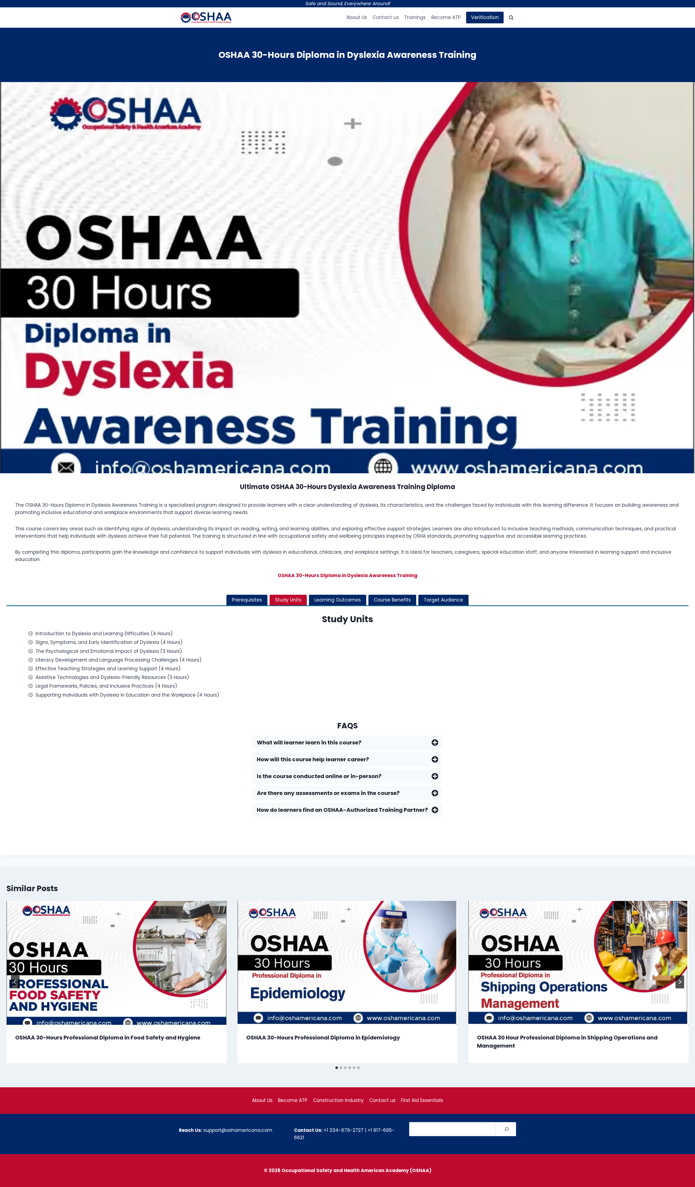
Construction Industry (338, 1100)
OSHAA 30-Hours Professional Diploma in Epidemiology (323, 1037)
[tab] (246, 600)
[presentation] (117, 963)
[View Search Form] (511, 18)
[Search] (506, 1129)
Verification (485, 17)
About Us (356, 17)
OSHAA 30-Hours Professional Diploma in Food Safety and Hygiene (107, 1037)
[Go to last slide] (15, 981)
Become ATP (446, 17)
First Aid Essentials (422, 1100)
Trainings (415, 17)
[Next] (679, 981)
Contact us (385, 17)
